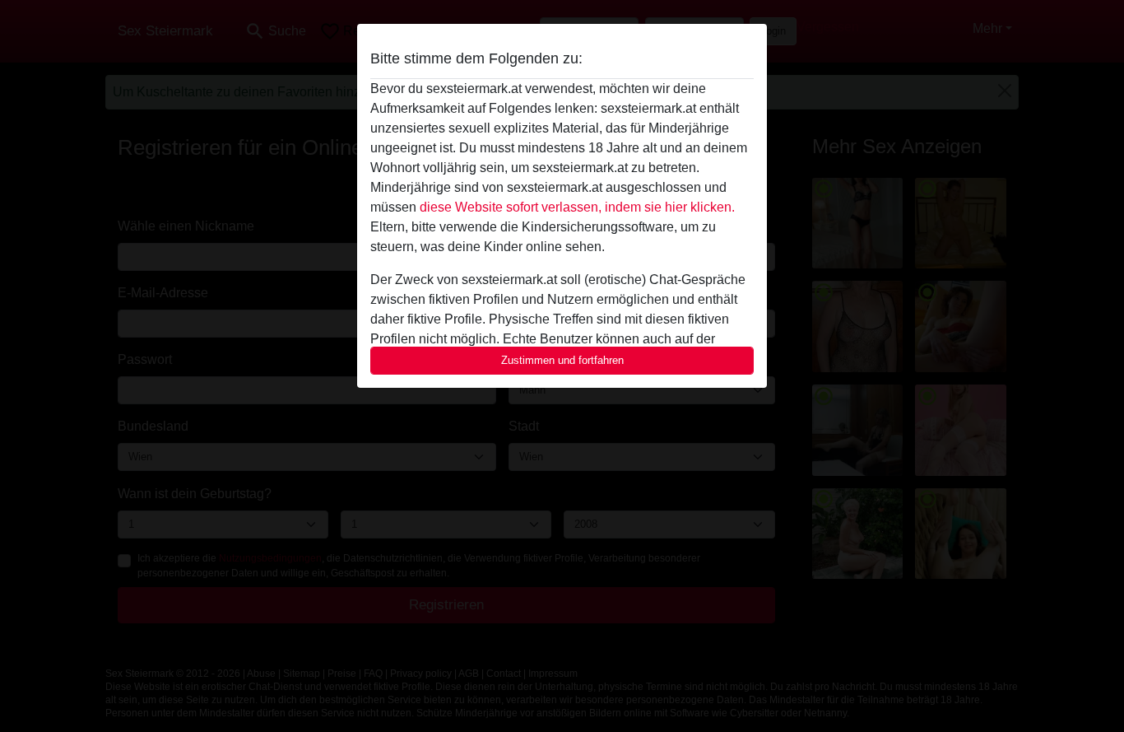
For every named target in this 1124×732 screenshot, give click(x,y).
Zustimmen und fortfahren (562, 360)
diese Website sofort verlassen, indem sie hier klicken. (577, 207)
